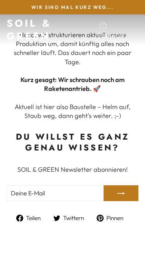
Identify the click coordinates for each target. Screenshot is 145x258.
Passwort (111, 35)
